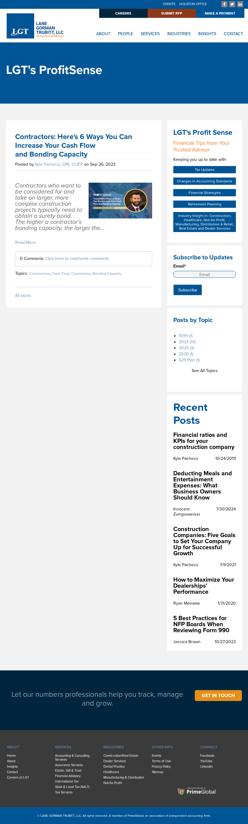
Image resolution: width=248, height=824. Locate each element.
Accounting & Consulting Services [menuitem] (72, 758)
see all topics (205, 370)
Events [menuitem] (156, 756)
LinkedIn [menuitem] (206, 767)
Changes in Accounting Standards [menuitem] (204, 181)
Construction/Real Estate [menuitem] (120, 756)
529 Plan (189, 360)
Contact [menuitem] (12, 772)
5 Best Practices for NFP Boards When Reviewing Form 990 (201, 624)
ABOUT (103, 33)
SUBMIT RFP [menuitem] (171, 13)
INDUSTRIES (179, 33)
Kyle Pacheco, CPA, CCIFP (59, 164)
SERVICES (150, 33)
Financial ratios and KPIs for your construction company (203, 441)
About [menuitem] (11, 761)
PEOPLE (125, 33)
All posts (23, 295)
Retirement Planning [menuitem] (204, 204)
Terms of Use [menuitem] (161, 761)
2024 (187, 341)
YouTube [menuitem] (206, 761)
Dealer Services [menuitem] (114, 761)
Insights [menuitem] (12, 767)
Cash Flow (60, 273)
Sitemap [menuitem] (157, 772)
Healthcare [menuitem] (111, 772)
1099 (185, 335)
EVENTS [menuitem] (169, 4)
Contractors (80, 273)
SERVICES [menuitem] (63, 747)
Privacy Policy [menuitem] (161, 767)
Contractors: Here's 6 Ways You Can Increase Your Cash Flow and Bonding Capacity (73, 145)
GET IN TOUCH (218, 696)
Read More (25, 242)
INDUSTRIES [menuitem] (113, 747)
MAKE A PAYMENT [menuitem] (220, 13)
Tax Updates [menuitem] (205, 170)
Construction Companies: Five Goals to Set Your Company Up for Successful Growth (204, 541)
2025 (186, 348)
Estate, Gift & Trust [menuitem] (68, 770)
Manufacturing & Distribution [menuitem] (123, 777)
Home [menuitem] (11, 756)
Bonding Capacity (107, 273)
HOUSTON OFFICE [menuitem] (193, 4)
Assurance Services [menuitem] (69, 765)
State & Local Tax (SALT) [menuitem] (72, 787)
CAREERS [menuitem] (123, 13)
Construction (39, 273)
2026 (186, 354)
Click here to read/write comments (77, 258)
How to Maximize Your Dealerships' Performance (203, 586)
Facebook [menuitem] (207, 756)
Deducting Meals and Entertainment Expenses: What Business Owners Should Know (202, 485)
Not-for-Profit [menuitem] (112, 783)
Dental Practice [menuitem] (114, 767)
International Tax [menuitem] (67, 781)
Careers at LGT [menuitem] (18, 777)
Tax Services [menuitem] (64, 792)
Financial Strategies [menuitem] (205, 193)
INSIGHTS (207, 33)
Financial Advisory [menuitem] (67, 776)
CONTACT (233, 33)
